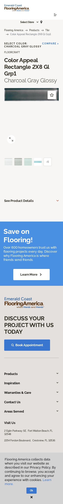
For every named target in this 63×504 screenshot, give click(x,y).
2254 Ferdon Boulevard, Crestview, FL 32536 (29, 440)
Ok (31, 490)
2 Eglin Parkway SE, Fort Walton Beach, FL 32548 (28, 432)
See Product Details (19, 201)
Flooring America (13, 30)
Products (34, 30)
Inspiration (12, 383)
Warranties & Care (17, 392)
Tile (47, 30)
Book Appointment (29, 345)
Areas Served (14, 411)
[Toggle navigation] (55, 14)
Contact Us (12, 402)
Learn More (28, 274)
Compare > (50, 43)
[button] (29, 22)
